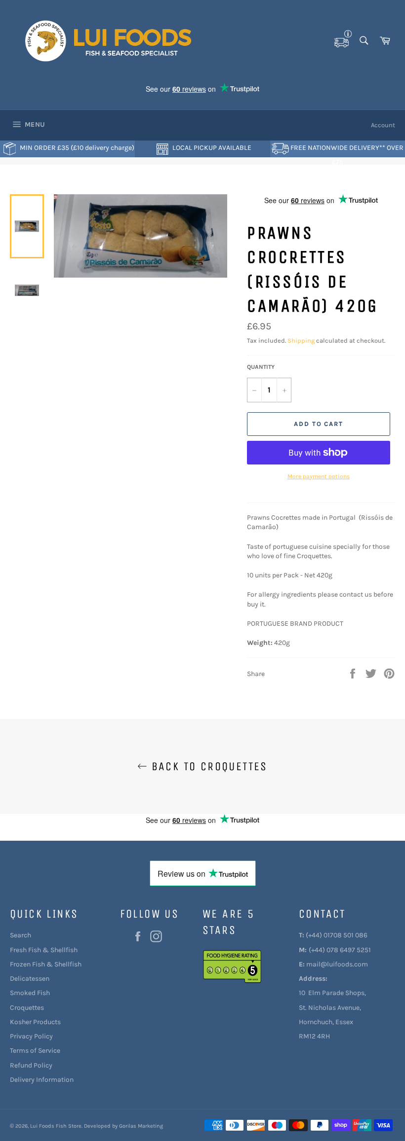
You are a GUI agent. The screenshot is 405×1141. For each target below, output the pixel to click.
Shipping (301, 340)
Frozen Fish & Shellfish (45, 964)
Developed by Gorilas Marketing (123, 1126)
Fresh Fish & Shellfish (44, 950)
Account (383, 125)
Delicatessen (29, 978)
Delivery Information (42, 1079)
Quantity (261, 366)
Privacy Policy (31, 1036)
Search (20, 935)
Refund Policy (31, 1065)
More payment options (318, 476)
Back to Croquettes (207, 766)
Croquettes (27, 1007)
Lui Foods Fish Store (55, 1126)
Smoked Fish (30, 993)
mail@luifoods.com (337, 964)
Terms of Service (35, 1050)
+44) (315, 935)
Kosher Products (35, 1022)
